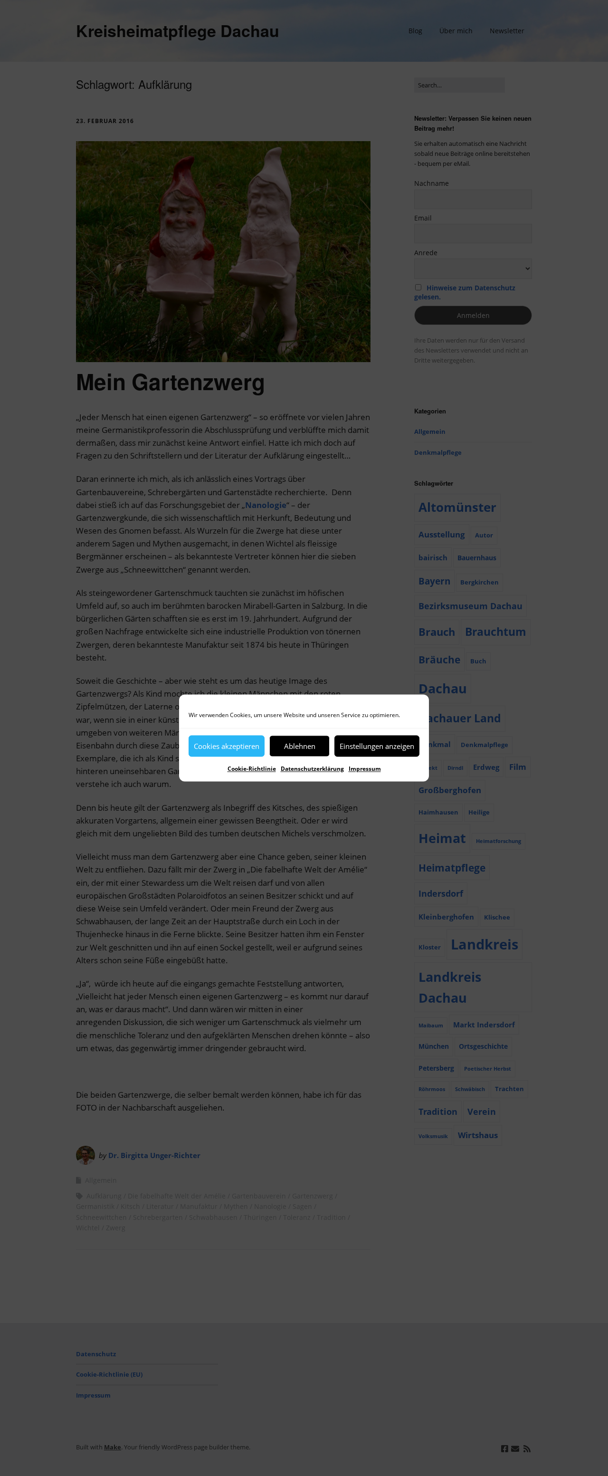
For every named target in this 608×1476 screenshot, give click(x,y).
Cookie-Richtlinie (252, 769)
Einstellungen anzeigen (377, 746)
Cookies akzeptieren (226, 746)
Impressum (365, 769)
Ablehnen (299, 746)
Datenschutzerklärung (312, 769)
